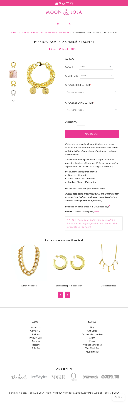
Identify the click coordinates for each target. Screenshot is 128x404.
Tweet (65, 49)
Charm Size (71, 75)
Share (54, 49)
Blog (92, 327)
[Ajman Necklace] (29, 280)
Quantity (71, 122)
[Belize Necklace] (108, 280)
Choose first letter (77, 85)
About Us (36, 327)
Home (13, 32)
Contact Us (36, 330)
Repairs (36, 344)
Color (69, 66)
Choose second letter (79, 102)
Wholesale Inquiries (92, 344)
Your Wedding (92, 348)
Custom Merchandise (92, 334)
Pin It (76, 49)
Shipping (36, 348)
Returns (36, 341)
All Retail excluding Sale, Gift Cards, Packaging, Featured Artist (45, 32)
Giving (92, 337)
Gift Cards (92, 330)
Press (92, 341)
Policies (36, 334)
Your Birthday (92, 351)
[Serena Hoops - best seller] (68, 280)
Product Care (35, 337)
